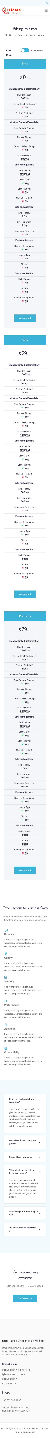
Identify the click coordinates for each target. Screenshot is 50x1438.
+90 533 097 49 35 (11, 1400)
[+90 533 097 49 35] (47, 3)
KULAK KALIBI (9, 1383)
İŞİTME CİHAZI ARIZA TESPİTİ (17, 1370)
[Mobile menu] (46, 10)
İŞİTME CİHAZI (10, 1379)
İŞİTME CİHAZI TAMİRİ (14, 1374)
